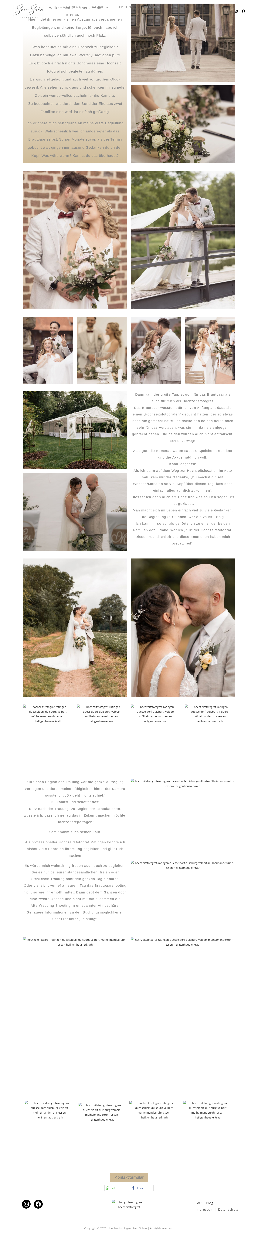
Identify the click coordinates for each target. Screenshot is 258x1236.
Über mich (151, 7)
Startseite (71, 7)
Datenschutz (228, 1209)
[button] (116, 1188)
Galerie (97, 7)
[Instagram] (236, 11)
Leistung (125, 7)
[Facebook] (243, 11)
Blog (174, 7)
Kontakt (73, 15)
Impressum (204, 1209)
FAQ (198, 1203)
